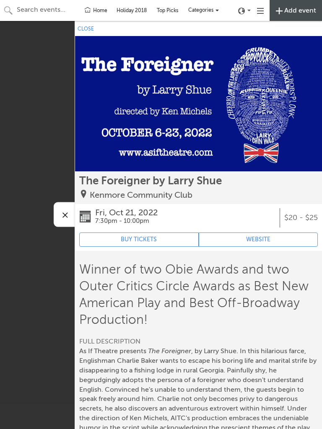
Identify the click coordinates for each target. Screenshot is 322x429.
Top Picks (167, 10)
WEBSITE (258, 239)
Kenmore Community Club (141, 195)
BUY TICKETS (139, 239)
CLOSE (86, 29)
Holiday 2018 (132, 10)
